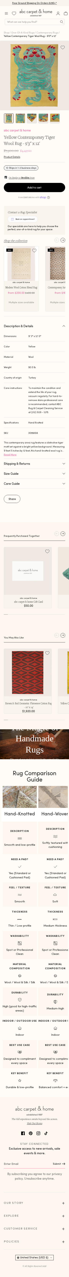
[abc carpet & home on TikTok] (46, 1132)
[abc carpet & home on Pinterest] (31, 1132)
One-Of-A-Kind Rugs (22, 32)
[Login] (58, 13)
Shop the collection (15, 240)
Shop (6, 32)
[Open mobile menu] (6, 13)
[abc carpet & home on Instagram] (38, 1132)
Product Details (12, 156)
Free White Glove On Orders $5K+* (34, 3)
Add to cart (34, 187)
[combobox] (35, 22)
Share (12, 499)
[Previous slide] (56, 240)
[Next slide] (63, 240)
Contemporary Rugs (47, 32)
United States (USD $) (34, 1257)
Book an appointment (25, 219)
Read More (10, 454)
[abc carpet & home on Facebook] (23, 1132)
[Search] (62, 22)
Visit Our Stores (34, 1123)
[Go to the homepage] (36, 16)
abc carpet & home (17, 130)
